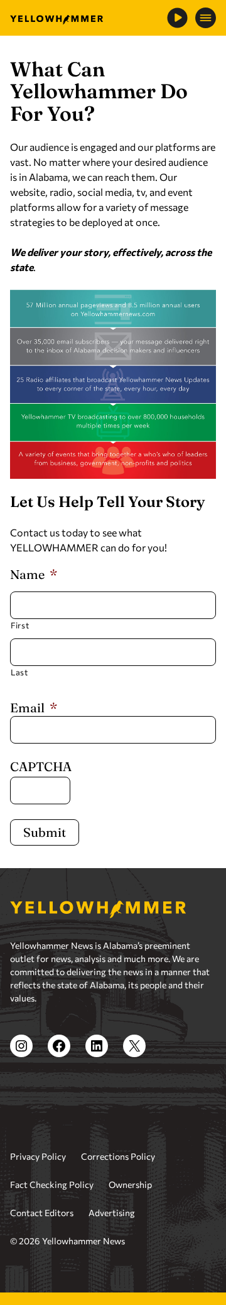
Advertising (112, 1212)
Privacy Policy (38, 1156)
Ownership (130, 1184)
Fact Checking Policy (52, 1184)
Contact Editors (41, 1212)
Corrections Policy (118, 1156)
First (20, 625)
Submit (44, 832)
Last (19, 672)
